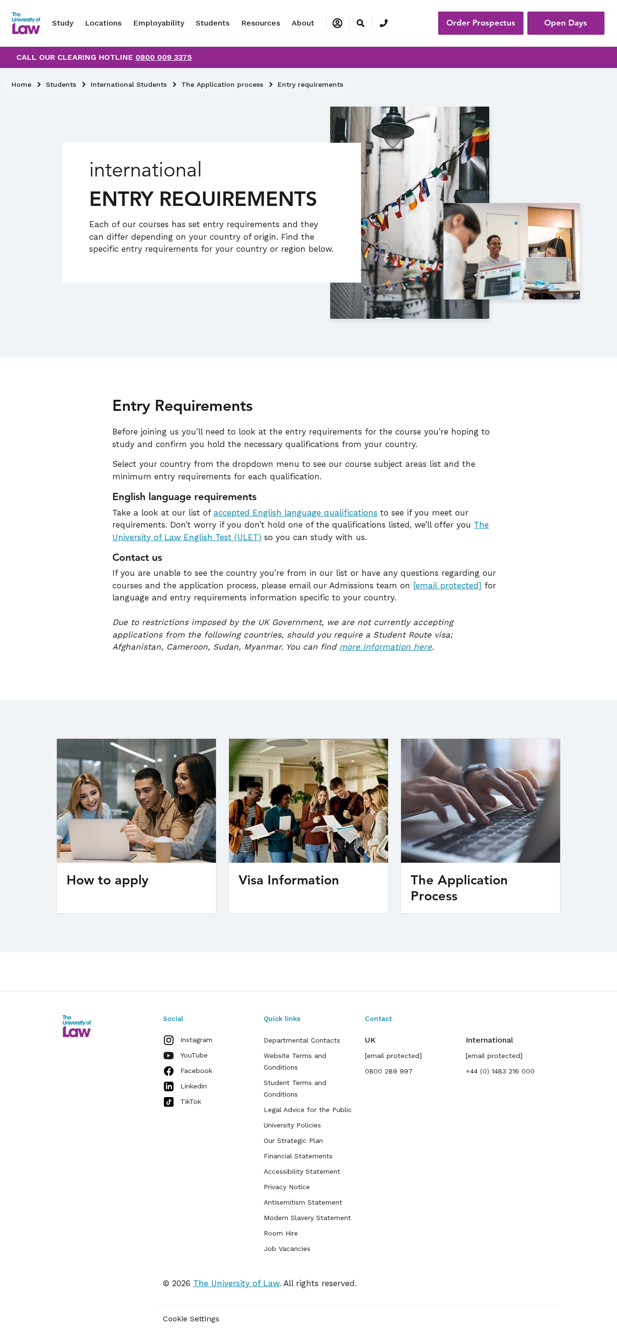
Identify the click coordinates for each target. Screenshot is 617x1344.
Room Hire (281, 1233)
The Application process (222, 84)
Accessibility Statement (302, 1171)
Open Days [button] (565, 22)
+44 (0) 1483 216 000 (500, 1071)
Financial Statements (298, 1156)
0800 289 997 (389, 1071)
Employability (158, 22)
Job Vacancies (287, 1248)
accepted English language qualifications (295, 512)
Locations (103, 22)
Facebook (196, 1070)
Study (62, 22)
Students (212, 22)
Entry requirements (310, 84)
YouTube (194, 1055)
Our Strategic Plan (293, 1140)
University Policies (292, 1125)
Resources (260, 22)
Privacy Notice (287, 1187)
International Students (129, 84)
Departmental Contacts (302, 1040)
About (303, 22)
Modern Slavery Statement (307, 1218)
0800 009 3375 (163, 57)
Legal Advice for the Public (308, 1109)
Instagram (196, 1040)
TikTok (190, 1101)
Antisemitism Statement (303, 1202)
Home (21, 84)
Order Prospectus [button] (480, 22)
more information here (385, 647)
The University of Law (236, 1283)
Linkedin (193, 1086)
